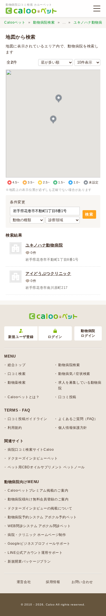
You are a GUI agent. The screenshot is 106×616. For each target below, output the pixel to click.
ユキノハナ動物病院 (89, 22)
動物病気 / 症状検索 (74, 374)
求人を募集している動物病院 (79, 385)
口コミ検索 (17, 374)
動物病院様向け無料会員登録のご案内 (38, 499)
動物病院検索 (44, 22)
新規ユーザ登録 (20, 337)
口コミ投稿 (67, 397)
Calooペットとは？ (24, 397)
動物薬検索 (17, 383)
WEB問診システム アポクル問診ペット (39, 526)
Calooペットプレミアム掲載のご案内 (38, 490)
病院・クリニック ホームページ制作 (37, 535)
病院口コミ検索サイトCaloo (31, 450)
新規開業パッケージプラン (29, 561)
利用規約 (15, 428)
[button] (53, 120)
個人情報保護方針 (72, 428)
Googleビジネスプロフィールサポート (39, 544)
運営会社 (24, 582)
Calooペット (14, 22)
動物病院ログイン (88, 333)
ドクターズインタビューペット (33, 458)
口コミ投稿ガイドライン (27, 419)
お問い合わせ (82, 582)
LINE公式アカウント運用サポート (35, 553)
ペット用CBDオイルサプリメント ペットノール (46, 467)
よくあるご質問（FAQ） (78, 419)
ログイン (55, 337)
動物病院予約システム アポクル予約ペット (42, 517)
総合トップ (17, 365)
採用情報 (53, 582)
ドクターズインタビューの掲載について (40, 508)
